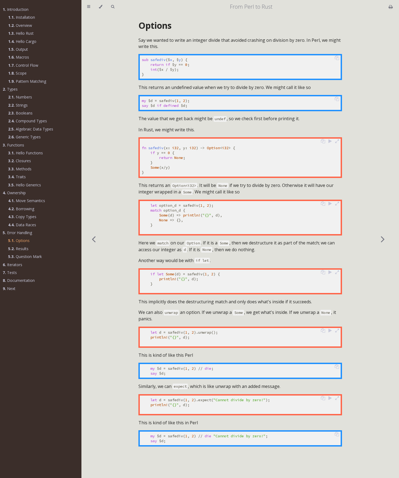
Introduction (15, 9)
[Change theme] (100, 7)
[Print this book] (391, 7)
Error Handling (17, 232)
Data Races (22, 224)
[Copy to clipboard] (337, 57)
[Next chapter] (382, 239)
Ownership (14, 192)
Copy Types (22, 216)
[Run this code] (330, 141)
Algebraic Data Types (30, 129)
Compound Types (27, 120)
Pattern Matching (27, 81)
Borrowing (21, 208)
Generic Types (24, 136)
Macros (18, 57)
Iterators (12, 264)
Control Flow (23, 65)
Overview (20, 25)
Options (19, 240)
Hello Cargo (22, 41)
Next (9, 288)
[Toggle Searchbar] (113, 7)
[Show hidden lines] (337, 141)
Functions (13, 145)
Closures (19, 160)
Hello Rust (21, 33)
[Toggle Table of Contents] (88, 7)
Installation (21, 17)
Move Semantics (26, 200)
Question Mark (25, 256)
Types (10, 89)
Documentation (19, 280)
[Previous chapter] (93, 239)
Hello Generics (24, 184)
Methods (19, 168)
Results (18, 248)
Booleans (20, 113)
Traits (17, 176)
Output (18, 49)
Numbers (20, 97)
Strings (18, 105)
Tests (10, 272)
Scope (17, 73)
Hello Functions (25, 152)
